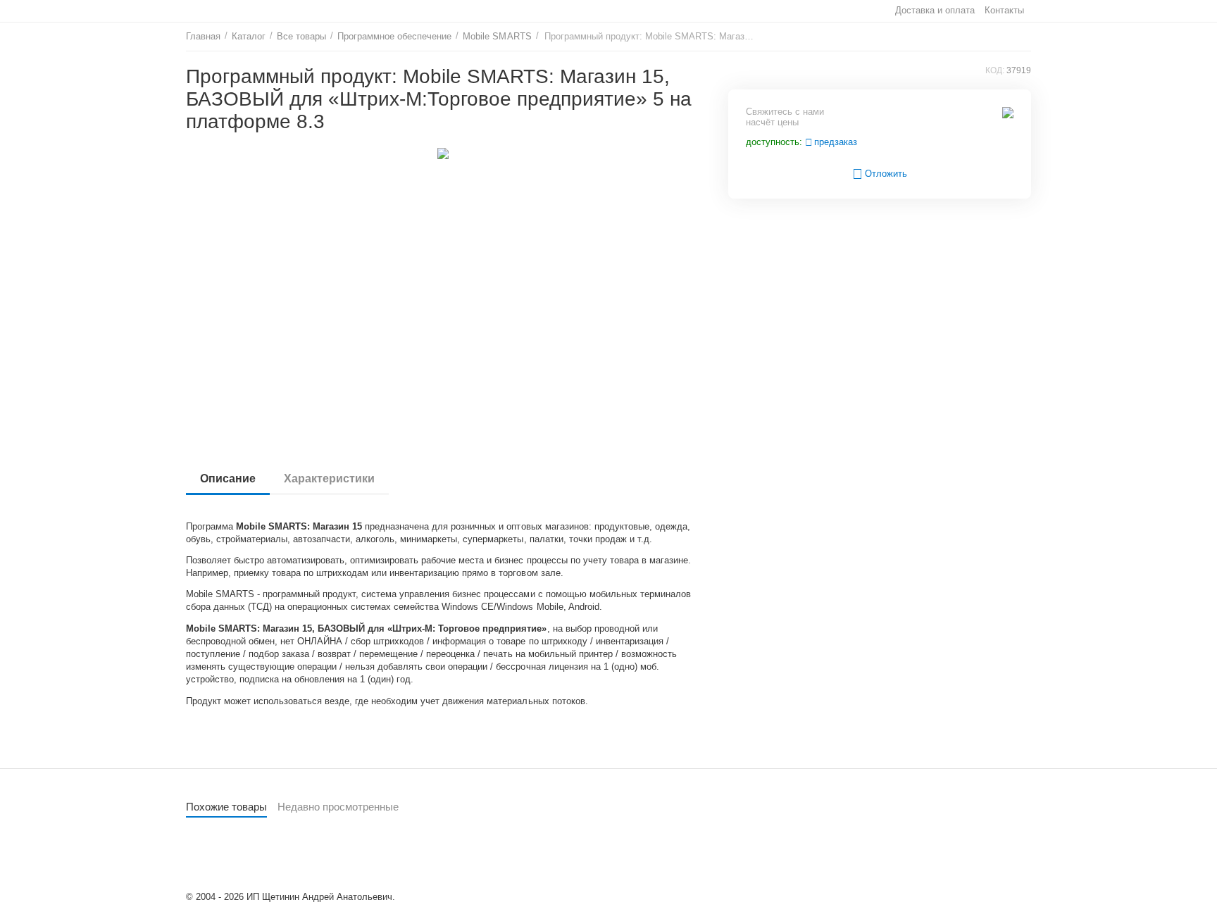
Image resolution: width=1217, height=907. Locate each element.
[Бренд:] (1007, 111)
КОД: (994, 70)
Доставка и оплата (935, 10)
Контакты (1004, 10)
